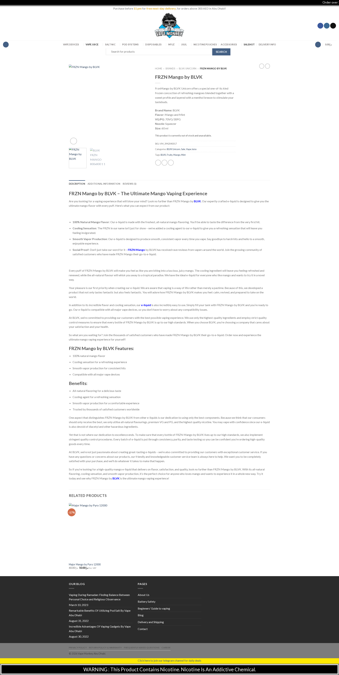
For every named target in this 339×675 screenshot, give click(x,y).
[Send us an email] (333, 26)
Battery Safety (146, 601)
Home (158, 68)
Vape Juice (92, 44)
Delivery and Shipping (151, 622)
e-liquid (146, 305)
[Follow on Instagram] (327, 26)
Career (166, 647)
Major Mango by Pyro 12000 (85, 564)
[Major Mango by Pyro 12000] (93, 531)
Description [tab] (77, 183)
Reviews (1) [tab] (129, 183)
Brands (170, 68)
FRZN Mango (136, 249)
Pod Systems (130, 44)
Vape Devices (71, 44)
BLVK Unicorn (187, 68)
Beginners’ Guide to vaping (154, 608)
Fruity (170, 154)
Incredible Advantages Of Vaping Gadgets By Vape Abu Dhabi (100, 629)
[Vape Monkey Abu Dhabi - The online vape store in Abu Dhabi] (169, 26)
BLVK (163, 154)
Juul (184, 44)
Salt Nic (110, 44)
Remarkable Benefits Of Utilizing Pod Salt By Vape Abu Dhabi (99, 613)
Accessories (229, 44)
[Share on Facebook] (158, 163)
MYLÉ (171, 44)
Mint (183, 154)
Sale (249, 44)
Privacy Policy (78, 647)
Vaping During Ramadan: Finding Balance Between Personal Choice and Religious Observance (99, 597)
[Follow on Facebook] (320, 26)
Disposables (153, 44)
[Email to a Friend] (171, 163)
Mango (176, 154)
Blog (141, 615)
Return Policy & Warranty (105, 647)
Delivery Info (267, 44)
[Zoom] (73, 141)
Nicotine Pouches (205, 44)
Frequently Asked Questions (141, 647)
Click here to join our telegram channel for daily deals (169, 660)
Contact (143, 629)
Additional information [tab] (104, 183)
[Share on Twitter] (164, 163)
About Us (143, 594)
